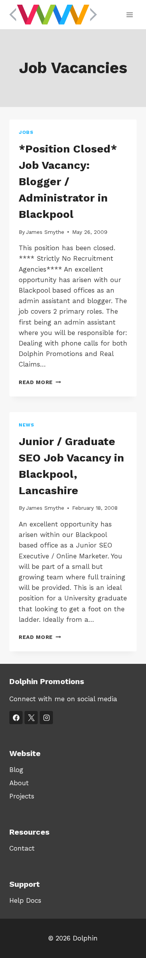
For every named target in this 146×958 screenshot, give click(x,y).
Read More (40, 382)
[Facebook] (16, 717)
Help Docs (25, 900)
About (19, 783)
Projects (21, 796)
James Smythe (45, 232)
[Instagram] (46, 717)
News (26, 425)
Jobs (26, 132)
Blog (16, 770)
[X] (31, 717)
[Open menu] (129, 15)
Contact (22, 848)
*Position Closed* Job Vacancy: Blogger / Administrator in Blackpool (68, 181)
